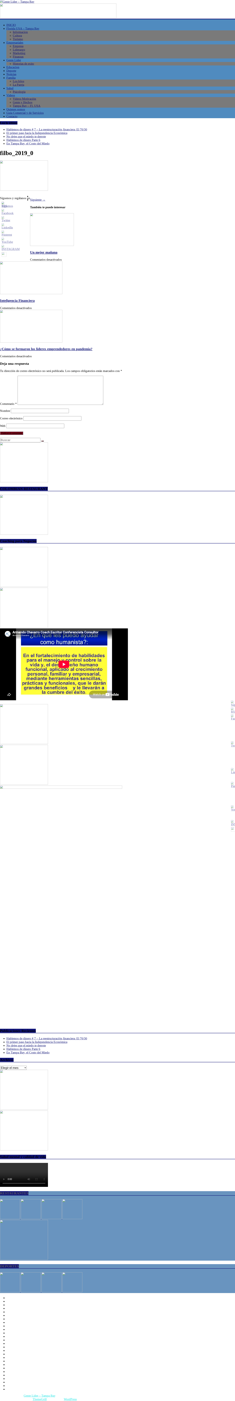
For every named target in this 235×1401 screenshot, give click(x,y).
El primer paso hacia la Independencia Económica (36, 133)
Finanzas (18, 56)
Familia (11, 77)
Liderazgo (19, 49)
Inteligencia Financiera (17, 300)
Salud (9, 88)
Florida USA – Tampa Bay (22, 28)
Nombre (5, 410)
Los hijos (18, 81)
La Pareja (18, 84)
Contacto (11, 116)
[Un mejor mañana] (52, 245)
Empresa (18, 46)
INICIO (11, 25)
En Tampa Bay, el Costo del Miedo (28, 143)
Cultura (17, 35)
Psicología (19, 91)
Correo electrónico (11, 418)
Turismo (18, 39)
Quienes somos (15, 109)
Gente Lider (13, 60)
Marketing (19, 53)
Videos (10, 95)
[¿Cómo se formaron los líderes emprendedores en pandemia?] (31, 341)
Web (2, 426)
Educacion (12, 67)
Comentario (8, 403)
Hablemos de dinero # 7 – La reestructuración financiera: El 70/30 (46, 129)
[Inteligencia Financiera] (31, 293)
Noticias (11, 74)
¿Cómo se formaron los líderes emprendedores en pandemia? (46, 349)
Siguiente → (37, 199)
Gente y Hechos (22, 102)
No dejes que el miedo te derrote (26, 136)
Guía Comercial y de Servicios (25, 113)
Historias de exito (23, 63)
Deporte (11, 70)
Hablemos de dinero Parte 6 (23, 140)
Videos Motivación (24, 98)
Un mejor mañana (43, 252)
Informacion (20, 32)
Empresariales (14, 42)
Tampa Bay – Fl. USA (26, 105)
